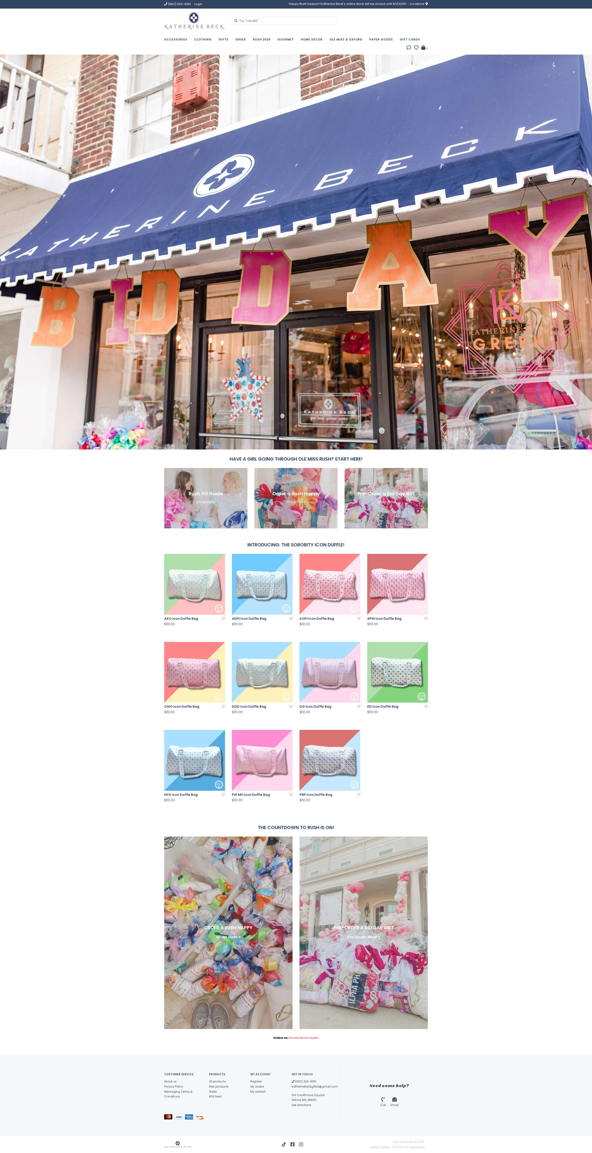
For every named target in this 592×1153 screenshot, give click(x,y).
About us (170, 1081)
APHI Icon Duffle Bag (384, 618)
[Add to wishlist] (223, 618)
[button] (409, 48)
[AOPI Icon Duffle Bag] (329, 584)
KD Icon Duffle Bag (382, 706)
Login (198, 4)
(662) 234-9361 (305, 1081)
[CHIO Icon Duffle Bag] (194, 672)
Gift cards (410, 39)
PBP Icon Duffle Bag (315, 794)
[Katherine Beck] (194, 20)
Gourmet (286, 39)
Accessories (175, 39)
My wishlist (257, 1092)
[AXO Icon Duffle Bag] (194, 584)
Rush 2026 (262, 39)
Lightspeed (416, 1147)
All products (217, 1081)
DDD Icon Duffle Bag (249, 706)
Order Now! (226, 937)
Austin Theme (379, 1147)
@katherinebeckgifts (303, 1038)
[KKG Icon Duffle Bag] (194, 760)
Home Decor (312, 39)
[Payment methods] (169, 1118)
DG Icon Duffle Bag (315, 706)
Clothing (203, 39)
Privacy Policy (173, 1086)
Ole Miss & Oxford (346, 39)
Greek (240, 39)
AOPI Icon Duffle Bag (316, 618)
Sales (213, 1092)
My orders (257, 1086)
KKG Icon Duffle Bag (181, 794)
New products (218, 1086)
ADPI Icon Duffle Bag (249, 618)
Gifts (223, 39)
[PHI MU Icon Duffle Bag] (262, 760)
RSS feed (215, 1096)
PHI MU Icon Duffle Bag (251, 794)
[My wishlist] (416, 48)
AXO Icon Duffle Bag (181, 618)
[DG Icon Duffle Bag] (329, 672)
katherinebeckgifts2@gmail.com (315, 1086)
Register (256, 1081)
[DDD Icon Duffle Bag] (262, 672)
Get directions (301, 1105)
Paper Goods (381, 39)
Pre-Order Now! (362, 937)
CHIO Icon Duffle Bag (181, 706)
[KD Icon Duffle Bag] (397, 672)
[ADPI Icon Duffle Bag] (262, 584)
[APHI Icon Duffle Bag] (397, 584)
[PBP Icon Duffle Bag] (329, 760)
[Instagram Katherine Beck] (301, 1144)
